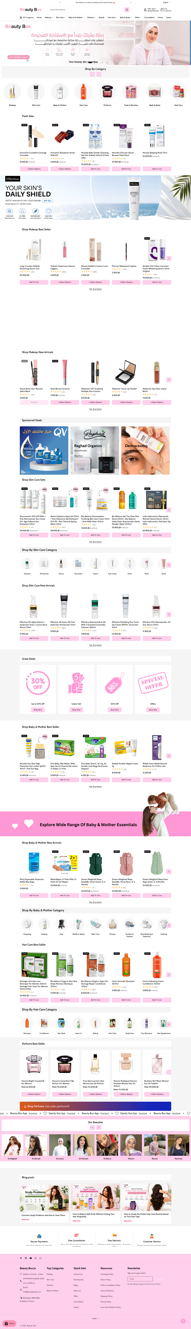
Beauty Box (31, 1326)
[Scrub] (163, 563)
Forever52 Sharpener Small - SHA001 (63, 154)
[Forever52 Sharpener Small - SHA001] (65, 136)
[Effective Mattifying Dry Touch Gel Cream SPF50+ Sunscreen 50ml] (126, 606)
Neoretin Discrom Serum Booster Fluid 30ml (123, 154)
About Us (77, 1291)
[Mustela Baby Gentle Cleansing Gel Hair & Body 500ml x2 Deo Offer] (95, 136)
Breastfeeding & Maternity (147, 935)
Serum (61, 574)
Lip (115, 345)
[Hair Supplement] (163, 1023)
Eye (76, 345)
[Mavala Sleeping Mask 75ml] (157, 136)
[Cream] (95, 563)
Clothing (163, 934)
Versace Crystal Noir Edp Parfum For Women (63, 1082)
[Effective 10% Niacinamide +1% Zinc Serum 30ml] (157, 606)
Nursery (113, 934)
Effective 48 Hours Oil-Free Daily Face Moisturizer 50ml (63, 623)
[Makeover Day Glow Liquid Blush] (157, 372)
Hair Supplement (163, 1033)
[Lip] (115, 324)
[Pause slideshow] (107, 62)
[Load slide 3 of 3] (95, 62)
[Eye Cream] (112, 563)
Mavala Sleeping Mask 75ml (155, 153)
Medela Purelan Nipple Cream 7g (125, 764)
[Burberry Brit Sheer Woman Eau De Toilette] (157, 1064)
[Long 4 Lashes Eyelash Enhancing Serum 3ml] (34, 250)
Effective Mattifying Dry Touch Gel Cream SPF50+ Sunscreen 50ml (125, 625)
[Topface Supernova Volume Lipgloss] (65, 250)
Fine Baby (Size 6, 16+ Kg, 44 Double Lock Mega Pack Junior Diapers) (94, 766)
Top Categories (55, 1268)
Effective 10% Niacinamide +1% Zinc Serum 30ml (157, 623)
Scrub (164, 574)
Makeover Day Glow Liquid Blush (154, 390)
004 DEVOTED (149, 405)
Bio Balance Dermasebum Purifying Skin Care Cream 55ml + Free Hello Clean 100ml (95, 519)
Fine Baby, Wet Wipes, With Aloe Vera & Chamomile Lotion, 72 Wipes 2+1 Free (64, 766)
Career (76, 1307)
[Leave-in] (78, 1023)
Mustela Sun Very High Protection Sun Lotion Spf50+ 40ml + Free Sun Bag (33, 766)
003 (134, 405)
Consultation (79, 1302)
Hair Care (111, 17)
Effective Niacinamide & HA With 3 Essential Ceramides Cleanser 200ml (93, 625)
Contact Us (78, 1274)
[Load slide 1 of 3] (89, 62)
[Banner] (12, 91)
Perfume (90, 17)
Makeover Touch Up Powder (124, 389)
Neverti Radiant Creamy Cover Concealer (94, 267)
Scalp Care (130, 1033)
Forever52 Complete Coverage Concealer (33, 154)
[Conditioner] (44, 1023)
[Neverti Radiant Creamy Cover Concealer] (95, 250)
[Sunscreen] (78, 563)
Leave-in (78, 1033)
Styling (95, 1033)
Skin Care (60, 17)
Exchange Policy (107, 1274)
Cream (95, 574)
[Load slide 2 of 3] (92, 62)
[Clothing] (163, 924)
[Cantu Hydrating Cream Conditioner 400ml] (157, 965)
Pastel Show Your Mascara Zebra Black (31, 390)
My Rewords (78, 1280)
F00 (121, 405)
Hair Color (113, 1033)
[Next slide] (131, 2)
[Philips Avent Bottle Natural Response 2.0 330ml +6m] (157, 747)
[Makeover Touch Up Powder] (126, 372)
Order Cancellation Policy (110, 1285)
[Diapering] (27, 924)
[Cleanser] (27, 563)
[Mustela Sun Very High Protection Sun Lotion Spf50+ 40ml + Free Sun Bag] (34, 747)
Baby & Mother (52, 1291)
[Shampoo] (27, 1023)
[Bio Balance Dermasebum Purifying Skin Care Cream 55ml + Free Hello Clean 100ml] (95, 500)
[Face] (38, 324)
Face (38, 345)
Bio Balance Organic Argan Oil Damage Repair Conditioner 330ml (94, 984)
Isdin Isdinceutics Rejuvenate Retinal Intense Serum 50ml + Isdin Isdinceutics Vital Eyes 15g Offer (156, 520)
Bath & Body (125, 17)
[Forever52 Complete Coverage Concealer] (34, 136)
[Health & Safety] (78, 924)
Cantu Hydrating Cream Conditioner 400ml (153, 982)
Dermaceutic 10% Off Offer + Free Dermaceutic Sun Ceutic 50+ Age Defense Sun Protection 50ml (33, 520)
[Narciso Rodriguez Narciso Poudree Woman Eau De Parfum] (126, 1064)
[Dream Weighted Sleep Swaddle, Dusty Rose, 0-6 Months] (126, 863)
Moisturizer (44, 574)
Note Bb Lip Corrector (60, 389)
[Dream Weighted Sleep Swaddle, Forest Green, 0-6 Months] (95, 863)
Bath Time (95, 934)
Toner (129, 574)
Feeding (44, 934)
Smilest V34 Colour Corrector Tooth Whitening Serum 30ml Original (156, 268)
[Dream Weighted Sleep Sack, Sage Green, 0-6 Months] (157, 863)
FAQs (76, 1296)
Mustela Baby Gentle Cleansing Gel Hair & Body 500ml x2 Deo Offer (95, 155)
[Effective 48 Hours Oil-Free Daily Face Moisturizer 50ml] (65, 606)
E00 (127, 405)
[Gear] (61, 924)
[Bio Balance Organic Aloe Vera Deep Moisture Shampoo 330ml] (65, 965)
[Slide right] (98, 74)
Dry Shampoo (146, 1033)
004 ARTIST (87, 405)
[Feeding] (44, 924)
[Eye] (76, 324)
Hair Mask (61, 1033)
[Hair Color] (112, 1023)
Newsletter (134, 1268)
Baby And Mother (75, 17)
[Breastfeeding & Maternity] (146, 924)
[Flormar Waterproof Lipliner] (126, 250)
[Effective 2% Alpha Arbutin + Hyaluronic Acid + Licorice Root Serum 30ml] (34, 606)
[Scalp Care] (129, 1023)
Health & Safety (78, 934)
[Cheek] (153, 324)
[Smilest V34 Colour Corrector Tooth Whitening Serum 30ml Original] (157, 250)
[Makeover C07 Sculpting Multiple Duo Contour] (95, 372)
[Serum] (61, 563)
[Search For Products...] (126, 9)
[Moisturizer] (44, 563)
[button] (166, 9)
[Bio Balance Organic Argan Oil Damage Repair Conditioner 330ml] (95, 965)
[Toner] (129, 563)
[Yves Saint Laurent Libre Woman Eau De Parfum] (95, 1064)
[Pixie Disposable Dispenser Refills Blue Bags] (34, 863)
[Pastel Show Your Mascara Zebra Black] (34, 372)
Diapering (27, 934)
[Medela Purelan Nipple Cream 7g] (126, 747)
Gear (61, 934)
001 (114, 405)
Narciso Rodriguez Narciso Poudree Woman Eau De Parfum (125, 1083)
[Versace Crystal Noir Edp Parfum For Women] (65, 1064)
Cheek (153, 345)
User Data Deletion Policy (111, 1307)
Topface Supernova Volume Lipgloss (63, 267)
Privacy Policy (106, 1302)
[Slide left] (92, 74)
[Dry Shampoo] (146, 1023)
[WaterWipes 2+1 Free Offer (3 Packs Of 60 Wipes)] (65, 863)
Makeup (48, 17)
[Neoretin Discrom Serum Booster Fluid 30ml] (126, 136)
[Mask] (146, 563)
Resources (106, 1268)
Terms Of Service (107, 1291)
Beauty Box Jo (28, 1268)
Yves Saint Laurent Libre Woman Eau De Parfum (93, 1082)
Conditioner (44, 1033)
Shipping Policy (107, 1296)
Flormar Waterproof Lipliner (124, 266)
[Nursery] (112, 924)
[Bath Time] (95, 924)
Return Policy (106, 1280)
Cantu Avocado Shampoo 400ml (123, 982)
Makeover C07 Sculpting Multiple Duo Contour (92, 390)
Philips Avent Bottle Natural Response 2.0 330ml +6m (155, 764)
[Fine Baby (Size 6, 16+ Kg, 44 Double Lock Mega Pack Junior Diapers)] (95, 747)
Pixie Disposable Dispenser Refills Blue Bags (32, 880)
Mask (147, 574)
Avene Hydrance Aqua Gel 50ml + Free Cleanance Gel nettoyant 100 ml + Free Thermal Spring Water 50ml (65, 520)
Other (137, 17)
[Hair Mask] (61, 1023)
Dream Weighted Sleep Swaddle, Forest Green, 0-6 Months (93, 882)
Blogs (76, 1285)
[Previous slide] (60, 2)
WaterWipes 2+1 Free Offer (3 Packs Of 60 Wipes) (63, 880)
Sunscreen (78, 574)
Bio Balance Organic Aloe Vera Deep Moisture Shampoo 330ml (64, 984)
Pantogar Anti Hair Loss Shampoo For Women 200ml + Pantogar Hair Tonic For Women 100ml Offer (34, 985)
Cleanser (27, 574)
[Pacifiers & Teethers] (129, 924)
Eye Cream (112, 574)
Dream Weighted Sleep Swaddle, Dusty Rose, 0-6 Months (123, 882)
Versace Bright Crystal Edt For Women (32, 1082)
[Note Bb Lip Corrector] (65, 372)
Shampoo (27, 1033)
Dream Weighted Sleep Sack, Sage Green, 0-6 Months (155, 880)
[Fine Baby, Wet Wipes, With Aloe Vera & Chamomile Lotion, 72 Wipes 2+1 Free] (65, 747)
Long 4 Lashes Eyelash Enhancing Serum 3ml (30, 267)
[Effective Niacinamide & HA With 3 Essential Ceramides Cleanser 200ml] (95, 606)
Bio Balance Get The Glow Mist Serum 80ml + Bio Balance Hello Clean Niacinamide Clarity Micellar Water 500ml (126, 520)
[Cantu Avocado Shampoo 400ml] (126, 965)
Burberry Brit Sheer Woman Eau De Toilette (156, 1082)
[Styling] (95, 1023)
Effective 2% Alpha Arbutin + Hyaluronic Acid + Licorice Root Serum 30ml (33, 625)
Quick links (80, 1268)
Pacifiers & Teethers (130, 935)
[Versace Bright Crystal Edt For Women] (34, 1064)
